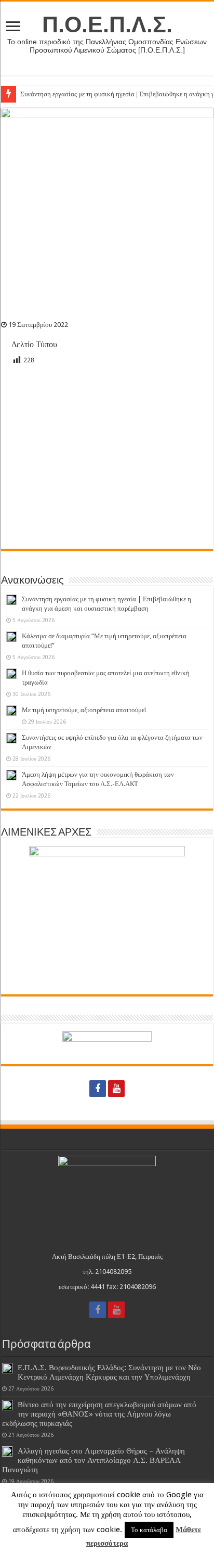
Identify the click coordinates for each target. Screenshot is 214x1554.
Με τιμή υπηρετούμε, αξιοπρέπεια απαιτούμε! (84, 710)
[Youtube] (116, 1088)
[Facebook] (97, 1088)
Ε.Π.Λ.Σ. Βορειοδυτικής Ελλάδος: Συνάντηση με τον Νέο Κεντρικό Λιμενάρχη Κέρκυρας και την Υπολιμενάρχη (109, 1372)
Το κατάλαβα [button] (149, 1530)
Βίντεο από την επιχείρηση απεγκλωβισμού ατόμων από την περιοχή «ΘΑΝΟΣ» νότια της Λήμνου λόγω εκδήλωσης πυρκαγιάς (99, 1414)
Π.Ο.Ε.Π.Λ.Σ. (107, 24)
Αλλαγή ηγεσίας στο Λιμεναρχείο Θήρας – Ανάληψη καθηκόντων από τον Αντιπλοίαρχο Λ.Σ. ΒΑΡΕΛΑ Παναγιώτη (93, 1460)
